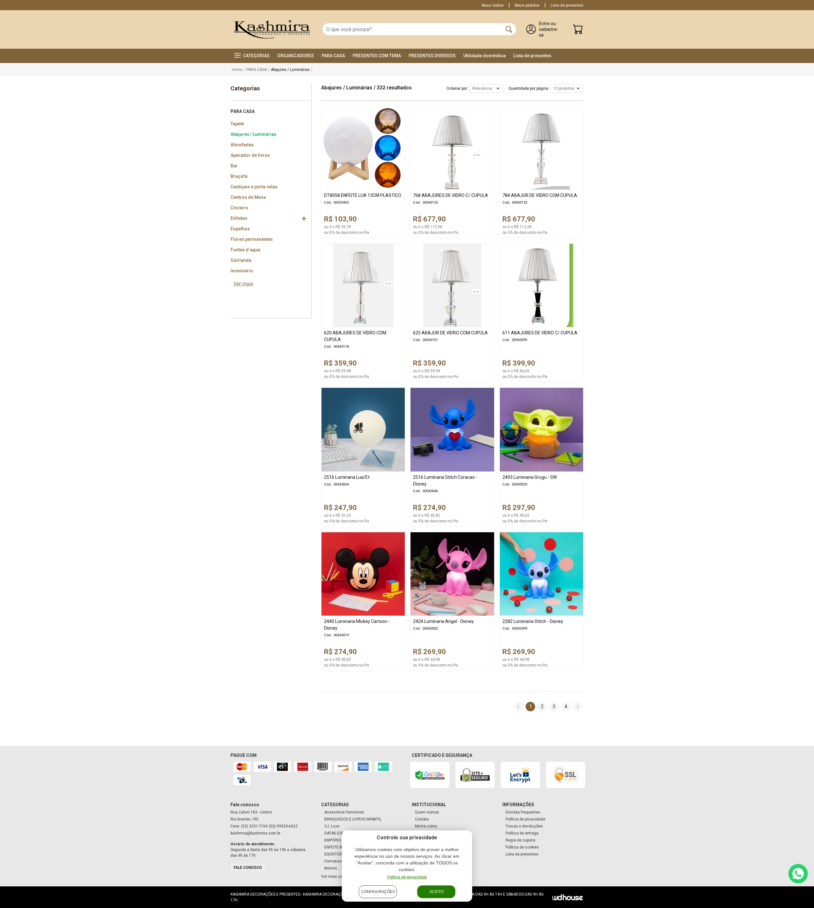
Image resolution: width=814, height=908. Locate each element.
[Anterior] (518, 706)
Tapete (237, 123)
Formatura (333, 861)
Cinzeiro (239, 207)
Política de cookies (522, 847)
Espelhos (240, 228)
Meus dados (493, 5)
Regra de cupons (520, 840)
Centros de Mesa (248, 197)
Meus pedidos (527, 5)
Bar (234, 165)
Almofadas (242, 144)
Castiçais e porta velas (254, 186)
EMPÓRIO (332, 840)
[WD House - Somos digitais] (567, 897)
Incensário (242, 270)
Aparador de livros (250, 155)
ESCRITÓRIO (335, 854)
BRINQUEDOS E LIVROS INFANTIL (353, 819)
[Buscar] (509, 29)
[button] (252, 56)
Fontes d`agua (245, 249)
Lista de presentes (567, 5)
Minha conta (426, 826)
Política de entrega (522, 833)
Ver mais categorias (339, 876)
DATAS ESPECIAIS (339, 833)
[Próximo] (577, 706)
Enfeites (239, 218)
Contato (422, 819)
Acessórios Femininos (344, 812)
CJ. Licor (332, 826)
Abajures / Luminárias (253, 134)
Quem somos (427, 812)
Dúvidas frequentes (523, 812)
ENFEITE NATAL (337, 847)
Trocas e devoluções (524, 826)
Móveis (330, 868)
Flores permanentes (252, 239)
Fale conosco (248, 867)
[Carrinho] (578, 31)
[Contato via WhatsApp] (798, 873)
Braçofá (239, 176)
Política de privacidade (407, 877)
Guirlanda (241, 260)
